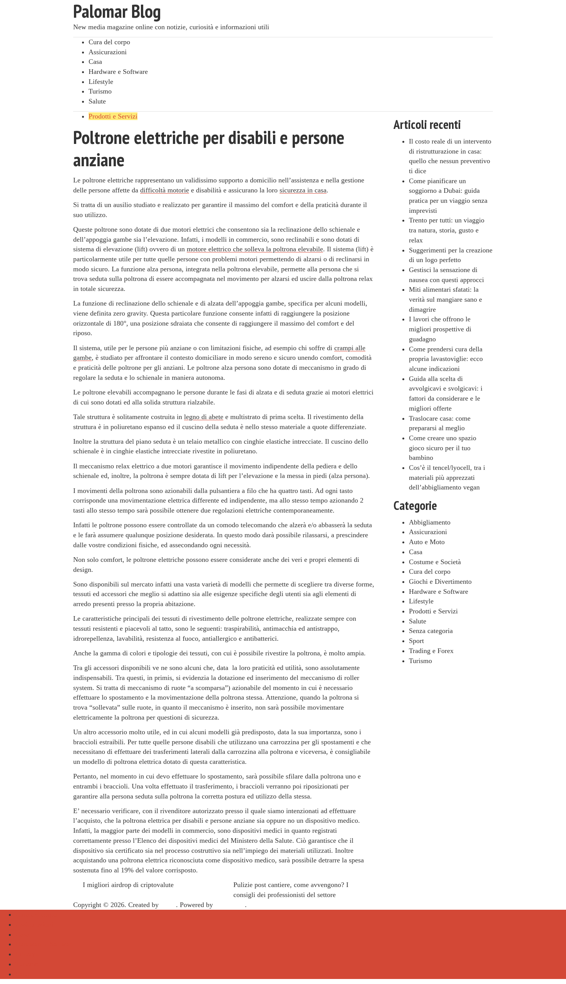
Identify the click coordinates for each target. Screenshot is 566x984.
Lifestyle (101, 81)
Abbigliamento (429, 522)
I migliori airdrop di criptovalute (128, 885)
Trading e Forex (431, 651)
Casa (95, 61)
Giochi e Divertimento (440, 581)
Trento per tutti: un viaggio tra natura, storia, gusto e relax (446, 230)
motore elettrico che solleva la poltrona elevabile (255, 249)
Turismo (100, 91)
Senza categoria (431, 631)
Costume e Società (435, 562)
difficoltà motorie (164, 190)
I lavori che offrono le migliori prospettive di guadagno (440, 328)
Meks (168, 905)
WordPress (230, 905)
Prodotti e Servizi (113, 116)
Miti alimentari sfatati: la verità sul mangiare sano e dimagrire (445, 299)
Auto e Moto (427, 542)
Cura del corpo (109, 42)
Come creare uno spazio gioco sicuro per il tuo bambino (442, 447)
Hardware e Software (118, 71)
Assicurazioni (108, 52)
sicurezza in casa (303, 190)
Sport (416, 641)
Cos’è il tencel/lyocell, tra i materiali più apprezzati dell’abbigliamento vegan (447, 477)
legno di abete (203, 417)
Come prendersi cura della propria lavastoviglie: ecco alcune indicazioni (446, 359)
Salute (97, 101)
